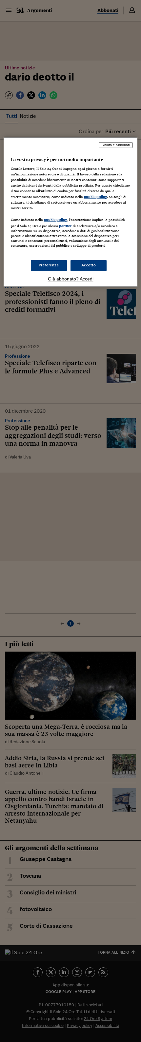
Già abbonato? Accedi (70, 278)
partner (65, 226)
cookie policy (95, 197)
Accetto (88, 265)
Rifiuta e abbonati (116, 145)
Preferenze (49, 265)
